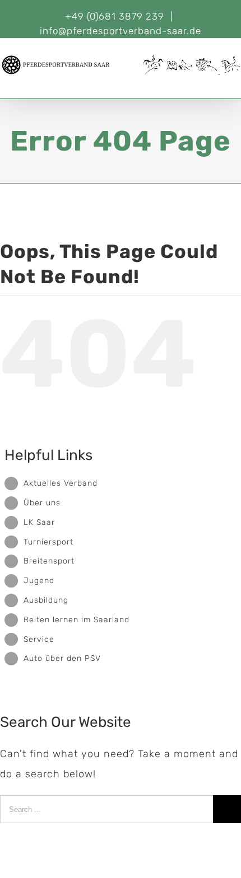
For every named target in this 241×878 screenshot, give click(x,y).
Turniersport (48, 542)
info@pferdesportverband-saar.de (120, 30)
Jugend (39, 580)
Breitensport (49, 561)
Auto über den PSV (62, 658)
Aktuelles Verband (61, 483)
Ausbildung (46, 600)
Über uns (42, 503)
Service (39, 639)
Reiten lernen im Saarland (76, 620)
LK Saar (39, 522)
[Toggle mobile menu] (236, 81)
